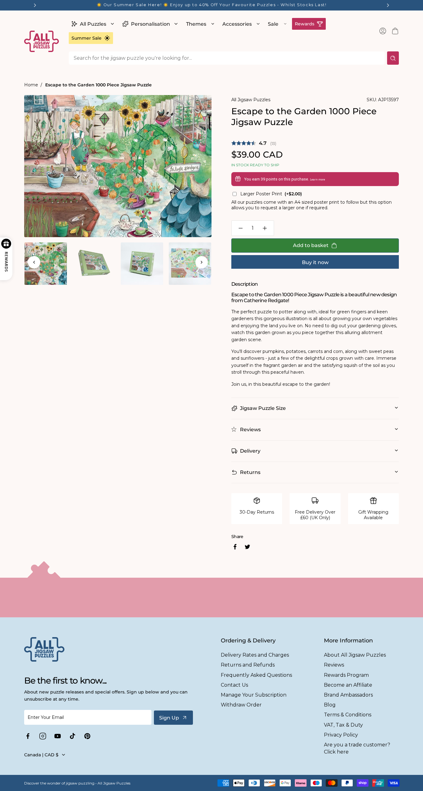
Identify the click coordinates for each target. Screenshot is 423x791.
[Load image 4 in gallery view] (190, 263)
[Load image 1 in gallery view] (45, 263)
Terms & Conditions (347, 715)
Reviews (334, 665)
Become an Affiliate (348, 685)
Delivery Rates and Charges (255, 655)
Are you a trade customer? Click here (357, 748)
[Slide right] (201, 262)
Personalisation (150, 24)
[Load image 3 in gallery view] (142, 263)
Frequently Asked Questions (256, 675)
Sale (273, 24)
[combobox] (227, 58)
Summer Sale (87, 38)
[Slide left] (34, 262)
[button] (92, 24)
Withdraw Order (241, 705)
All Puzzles (93, 24)
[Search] (393, 58)
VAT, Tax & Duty (343, 725)
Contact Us (234, 685)
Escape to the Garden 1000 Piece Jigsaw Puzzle (98, 85)
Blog (330, 705)
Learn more (317, 179)
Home (31, 85)
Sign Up (169, 718)
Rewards (304, 24)
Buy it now (315, 262)
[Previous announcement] (35, 5)
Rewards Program (346, 675)
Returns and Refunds (248, 665)
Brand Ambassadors (348, 695)
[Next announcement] (388, 5)
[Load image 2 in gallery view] (93, 263)
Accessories (237, 24)
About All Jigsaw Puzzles (355, 655)
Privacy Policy (341, 735)
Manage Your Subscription (253, 695)
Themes (196, 24)
